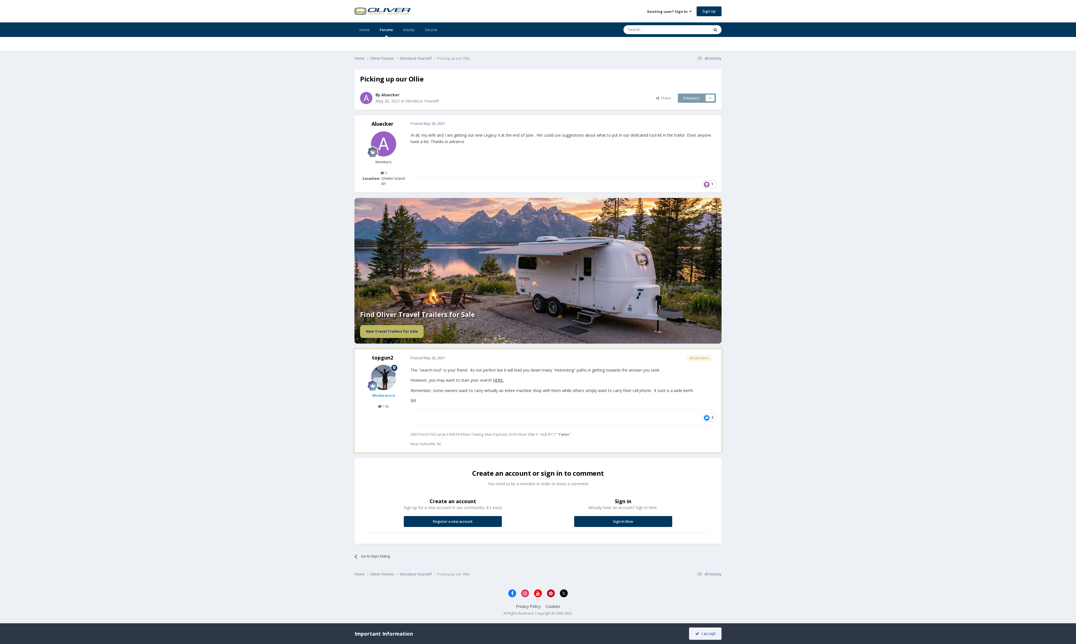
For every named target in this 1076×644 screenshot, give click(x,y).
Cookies (553, 606)
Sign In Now (623, 521)
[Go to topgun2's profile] (383, 377)
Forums (386, 29)
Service (431, 29)
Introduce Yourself (422, 101)
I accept (707, 633)
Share (665, 98)
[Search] (715, 29)
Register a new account (453, 521)
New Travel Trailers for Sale (392, 331)
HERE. (498, 380)
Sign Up (709, 11)
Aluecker (390, 94)
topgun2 (382, 357)
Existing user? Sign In (668, 11)
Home (365, 29)
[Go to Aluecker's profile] (366, 98)
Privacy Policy (528, 606)
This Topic (693, 29)
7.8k (385, 406)
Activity (409, 29)
